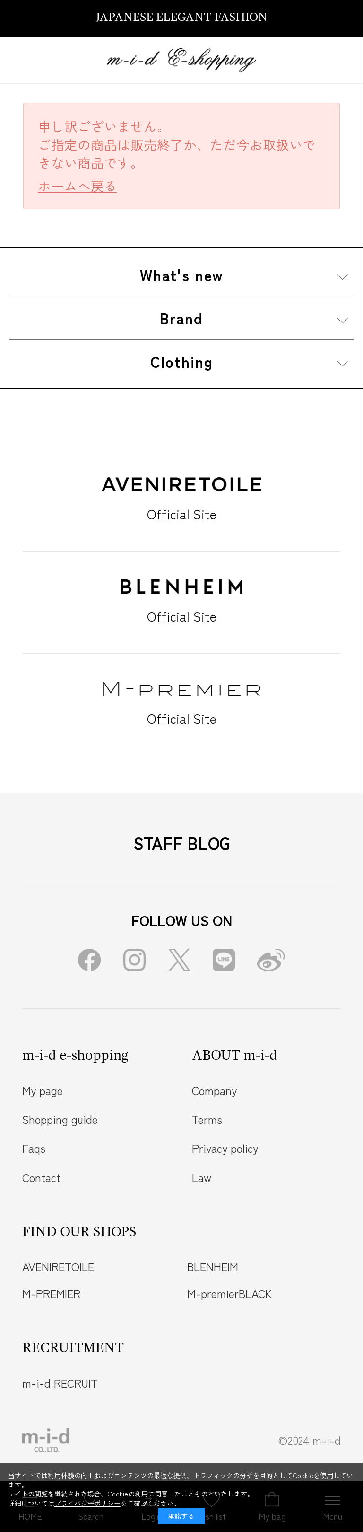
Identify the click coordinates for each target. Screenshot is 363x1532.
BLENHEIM (212, 1266)
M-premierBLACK (229, 1293)
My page (42, 1090)
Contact (41, 1177)
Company (214, 1090)
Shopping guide (60, 1119)
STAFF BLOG (181, 842)
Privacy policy (225, 1148)
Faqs (33, 1148)
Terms (207, 1119)
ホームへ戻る (77, 186)
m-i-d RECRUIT (59, 1383)
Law (201, 1177)
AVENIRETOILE (58, 1266)
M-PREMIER (51, 1293)
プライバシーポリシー (87, 1503)
